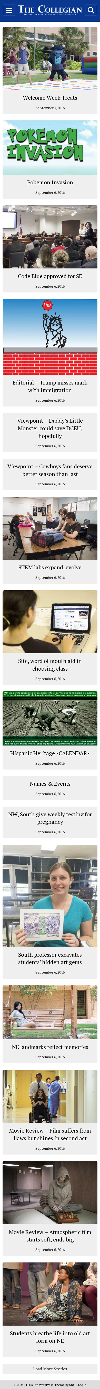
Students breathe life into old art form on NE (50, 1337)
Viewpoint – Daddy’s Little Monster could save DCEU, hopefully (50, 428)
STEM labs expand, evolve (50, 567)
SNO (72, 1385)
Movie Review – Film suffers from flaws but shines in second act (50, 1134)
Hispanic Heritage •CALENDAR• (50, 753)
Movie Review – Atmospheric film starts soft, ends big (50, 1235)
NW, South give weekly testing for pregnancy (50, 818)
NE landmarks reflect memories (50, 1047)
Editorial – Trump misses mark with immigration (50, 386)
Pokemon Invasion (50, 182)
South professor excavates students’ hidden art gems (50, 958)
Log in (82, 1385)
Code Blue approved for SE (50, 276)
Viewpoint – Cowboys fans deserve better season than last (50, 470)
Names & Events (50, 783)
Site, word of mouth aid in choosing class (50, 664)
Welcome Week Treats (50, 97)
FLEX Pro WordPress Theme (45, 1385)
